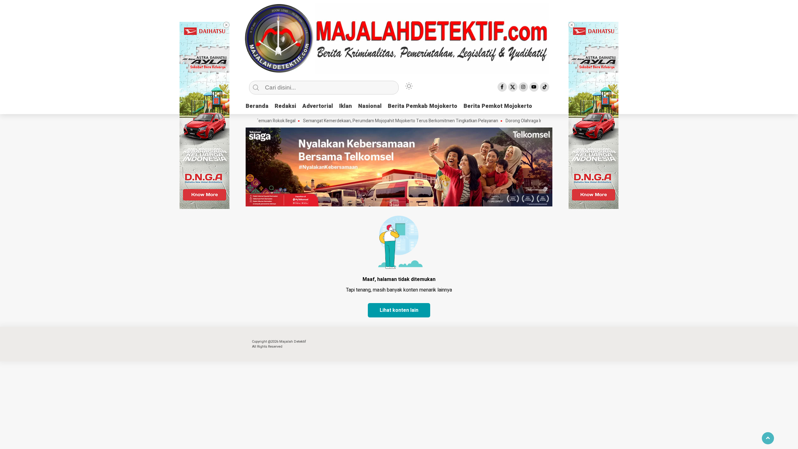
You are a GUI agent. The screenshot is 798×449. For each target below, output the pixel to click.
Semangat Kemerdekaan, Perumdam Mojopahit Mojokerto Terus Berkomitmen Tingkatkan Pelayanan (384, 121)
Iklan (345, 106)
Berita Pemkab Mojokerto (422, 106)
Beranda (257, 106)
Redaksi (285, 106)
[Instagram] (523, 87)
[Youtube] (534, 87)
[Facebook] (502, 87)
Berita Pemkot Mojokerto (498, 106)
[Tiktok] (544, 87)
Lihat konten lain (399, 310)
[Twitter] (512, 87)
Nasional (370, 106)
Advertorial (317, 106)
